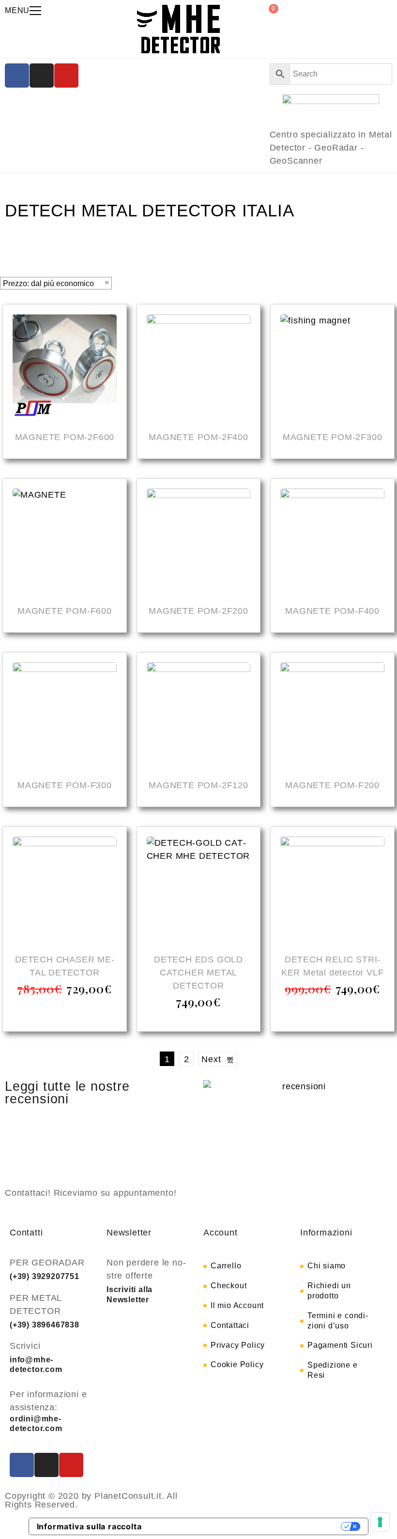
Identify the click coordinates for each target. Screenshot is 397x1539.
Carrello (226, 1266)
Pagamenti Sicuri (340, 1345)
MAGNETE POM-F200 (332, 785)
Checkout (228, 1285)
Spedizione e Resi (332, 1370)
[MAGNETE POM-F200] (332, 715)
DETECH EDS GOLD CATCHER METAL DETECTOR (198, 972)
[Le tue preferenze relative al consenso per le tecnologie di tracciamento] (380, 1522)
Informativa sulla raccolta (89, 1526)
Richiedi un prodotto (329, 1290)
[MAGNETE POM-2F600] (65, 367)
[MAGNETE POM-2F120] (199, 715)
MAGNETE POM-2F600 (65, 437)
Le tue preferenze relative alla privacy (246, 1526)
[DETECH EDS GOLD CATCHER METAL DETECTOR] (199, 890)
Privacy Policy (238, 1345)
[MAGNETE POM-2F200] (199, 541)
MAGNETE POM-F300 (64, 785)
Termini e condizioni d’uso (337, 1320)
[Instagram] (42, 75)
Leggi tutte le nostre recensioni (67, 1093)
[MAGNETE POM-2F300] (332, 367)
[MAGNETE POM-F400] (332, 541)
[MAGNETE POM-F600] (65, 541)
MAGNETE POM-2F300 (332, 437)
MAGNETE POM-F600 (64, 611)
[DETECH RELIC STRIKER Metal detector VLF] (332, 890)
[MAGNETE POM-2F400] (199, 367)
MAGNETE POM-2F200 (198, 611)
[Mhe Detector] (178, 29)
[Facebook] (17, 75)
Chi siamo (326, 1266)
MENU (17, 10)
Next (214, 1059)
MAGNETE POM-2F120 (198, 785)
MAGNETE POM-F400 (332, 611)
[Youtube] (66, 75)
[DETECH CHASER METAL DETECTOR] (65, 890)
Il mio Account (237, 1305)
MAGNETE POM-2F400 (198, 437)
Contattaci (230, 1325)
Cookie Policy (237, 1364)
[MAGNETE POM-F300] (65, 715)
